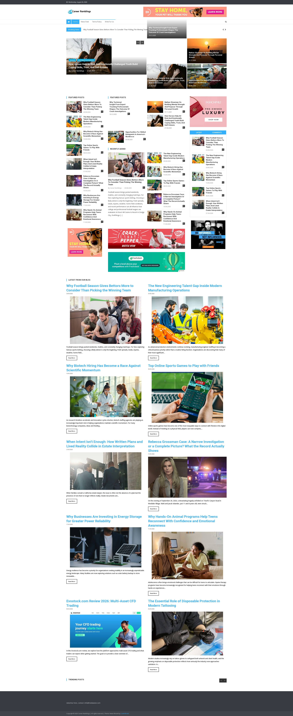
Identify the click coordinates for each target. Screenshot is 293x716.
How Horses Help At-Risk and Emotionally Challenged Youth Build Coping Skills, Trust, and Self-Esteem (167, 80)
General (79, 61)
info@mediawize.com (92, 703)
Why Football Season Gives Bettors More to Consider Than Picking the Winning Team (92, 105)
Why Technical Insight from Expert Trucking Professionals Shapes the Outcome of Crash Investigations (163, 30)
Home (75, 22)
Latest (199, 132)
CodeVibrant (125, 714)
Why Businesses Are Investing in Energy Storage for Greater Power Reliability (91, 198)
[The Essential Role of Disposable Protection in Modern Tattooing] (187, 654)
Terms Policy (97, 22)
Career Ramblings (77, 68)
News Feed (85, 22)
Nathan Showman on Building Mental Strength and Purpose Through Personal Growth (205, 55)
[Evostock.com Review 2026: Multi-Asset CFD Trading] (105, 646)
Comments (217, 132)
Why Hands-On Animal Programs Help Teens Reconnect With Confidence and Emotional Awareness (92, 214)
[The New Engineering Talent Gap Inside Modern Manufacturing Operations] (187, 342)
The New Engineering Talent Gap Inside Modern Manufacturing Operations (92, 120)
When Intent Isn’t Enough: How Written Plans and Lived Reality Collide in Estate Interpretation (92, 163)
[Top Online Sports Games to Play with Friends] (187, 421)
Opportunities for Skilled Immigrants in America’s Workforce (100, 65)
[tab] (199, 132)
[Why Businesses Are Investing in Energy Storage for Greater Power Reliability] (105, 566)
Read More (71, 358)
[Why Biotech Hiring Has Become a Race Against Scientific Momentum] (105, 415)
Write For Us (109, 22)
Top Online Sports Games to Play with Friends (91, 147)
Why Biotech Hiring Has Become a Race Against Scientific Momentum (93, 133)
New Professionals (91, 61)
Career (72, 61)
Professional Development (108, 61)
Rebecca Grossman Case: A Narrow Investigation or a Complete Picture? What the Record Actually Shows (93, 182)
